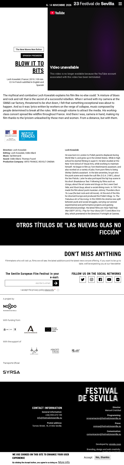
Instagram (91, 279)
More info (49, 290)
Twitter (83, 279)
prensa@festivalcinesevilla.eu (107, 426)
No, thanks (102, 457)
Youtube (109, 279)
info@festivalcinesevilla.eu (49, 418)
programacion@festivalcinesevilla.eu (103, 418)
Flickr (118, 279)
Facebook (100, 279)
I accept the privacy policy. (37, 290)
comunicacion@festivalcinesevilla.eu (104, 434)
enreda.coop (115, 444)
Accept (88, 457)
